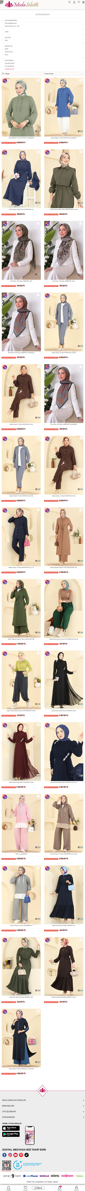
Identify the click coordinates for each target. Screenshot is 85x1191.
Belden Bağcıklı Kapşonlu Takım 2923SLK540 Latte (63, 567)
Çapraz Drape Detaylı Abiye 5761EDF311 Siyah (64, 710)
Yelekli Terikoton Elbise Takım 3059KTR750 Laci (21, 209)
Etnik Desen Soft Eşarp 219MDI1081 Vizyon (63, 281)
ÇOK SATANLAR (9, 66)
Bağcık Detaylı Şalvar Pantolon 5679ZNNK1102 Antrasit (21, 710)
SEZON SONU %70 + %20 (12, 26)
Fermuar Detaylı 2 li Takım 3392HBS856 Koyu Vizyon (63, 854)
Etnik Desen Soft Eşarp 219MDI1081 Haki (21, 281)
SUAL (6, 54)
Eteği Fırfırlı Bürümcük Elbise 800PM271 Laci (63, 925)
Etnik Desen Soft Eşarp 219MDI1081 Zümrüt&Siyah (21, 352)
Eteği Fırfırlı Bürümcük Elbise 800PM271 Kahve (64, 997)
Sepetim (59, 1188)
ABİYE (6, 49)
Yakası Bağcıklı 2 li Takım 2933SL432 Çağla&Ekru (21, 137)
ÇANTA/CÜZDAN (9, 63)
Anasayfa (8, 1190)
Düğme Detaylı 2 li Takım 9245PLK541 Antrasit (64, 352)
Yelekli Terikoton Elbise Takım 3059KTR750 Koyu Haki (64, 209)
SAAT (6, 40)
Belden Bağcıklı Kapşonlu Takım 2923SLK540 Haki (21, 639)
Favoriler (25, 1190)
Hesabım (76, 1190)
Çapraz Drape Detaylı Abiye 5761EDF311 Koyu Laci (63, 782)
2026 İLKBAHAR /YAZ (11, 23)
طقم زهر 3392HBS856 (21, 854)
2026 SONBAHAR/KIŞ (11, 20)
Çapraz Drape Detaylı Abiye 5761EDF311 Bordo (21, 782)
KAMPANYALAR (9, 69)
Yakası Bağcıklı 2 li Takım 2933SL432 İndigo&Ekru (64, 137)
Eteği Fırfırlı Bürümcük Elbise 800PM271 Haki (21, 997)
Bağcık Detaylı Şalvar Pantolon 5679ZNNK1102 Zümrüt (64, 639)
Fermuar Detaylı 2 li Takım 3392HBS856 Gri (21, 925)
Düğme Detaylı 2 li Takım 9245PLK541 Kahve (21, 424)
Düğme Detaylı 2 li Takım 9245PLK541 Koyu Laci (21, 567)
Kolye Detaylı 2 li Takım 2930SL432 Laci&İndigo (21, 1068)
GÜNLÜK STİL (9, 51)
